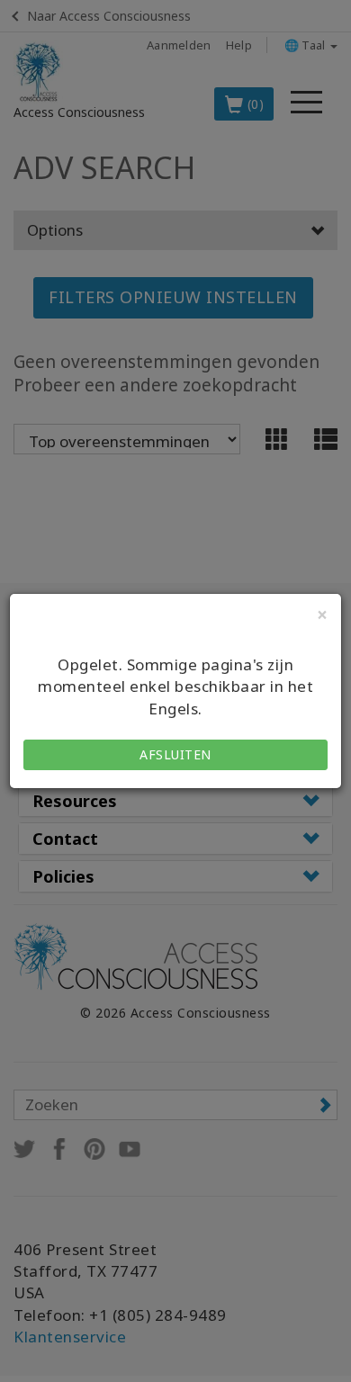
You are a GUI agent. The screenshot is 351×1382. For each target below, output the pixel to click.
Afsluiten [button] (176, 754)
